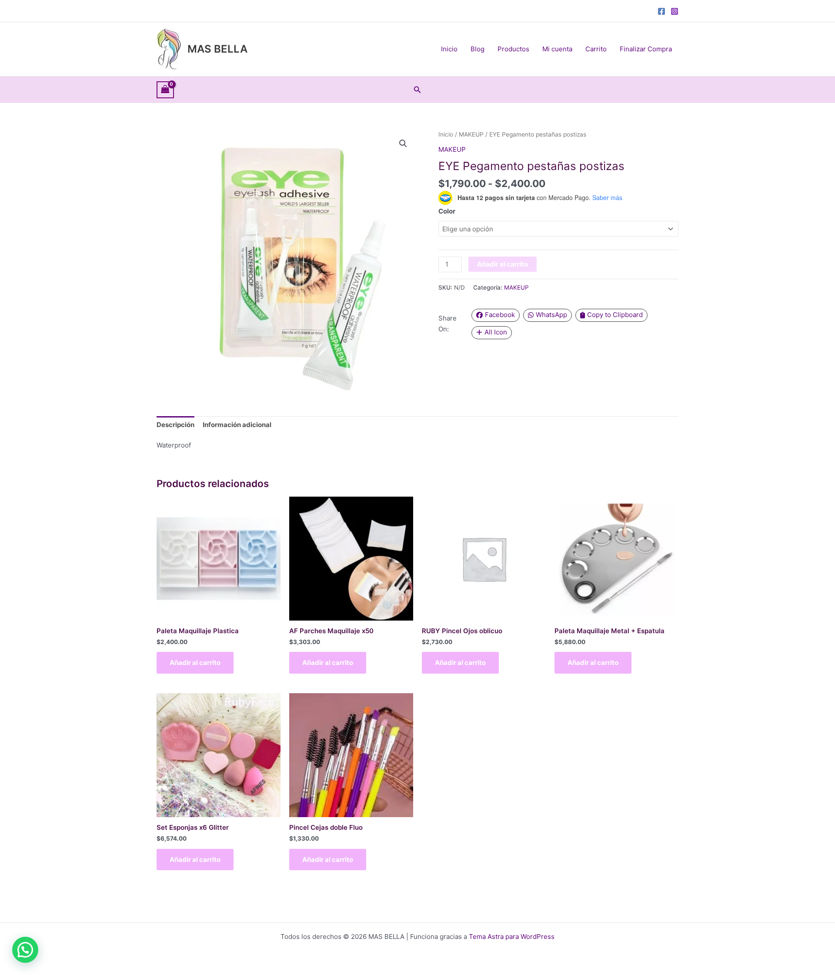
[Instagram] (674, 11)
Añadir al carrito (502, 264)
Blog (477, 49)
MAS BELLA (217, 49)
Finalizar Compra (646, 49)
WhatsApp (551, 315)
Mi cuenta (557, 49)
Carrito (596, 49)
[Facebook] (661, 11)
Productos (513, 49)
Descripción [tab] (175, 425)
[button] (417, 89)
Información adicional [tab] (237, 425)
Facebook (500, 315)
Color (446, 211)
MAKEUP (471, 134)
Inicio (449, 49)
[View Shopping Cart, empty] (165, 89)
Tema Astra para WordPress (511, 936)
